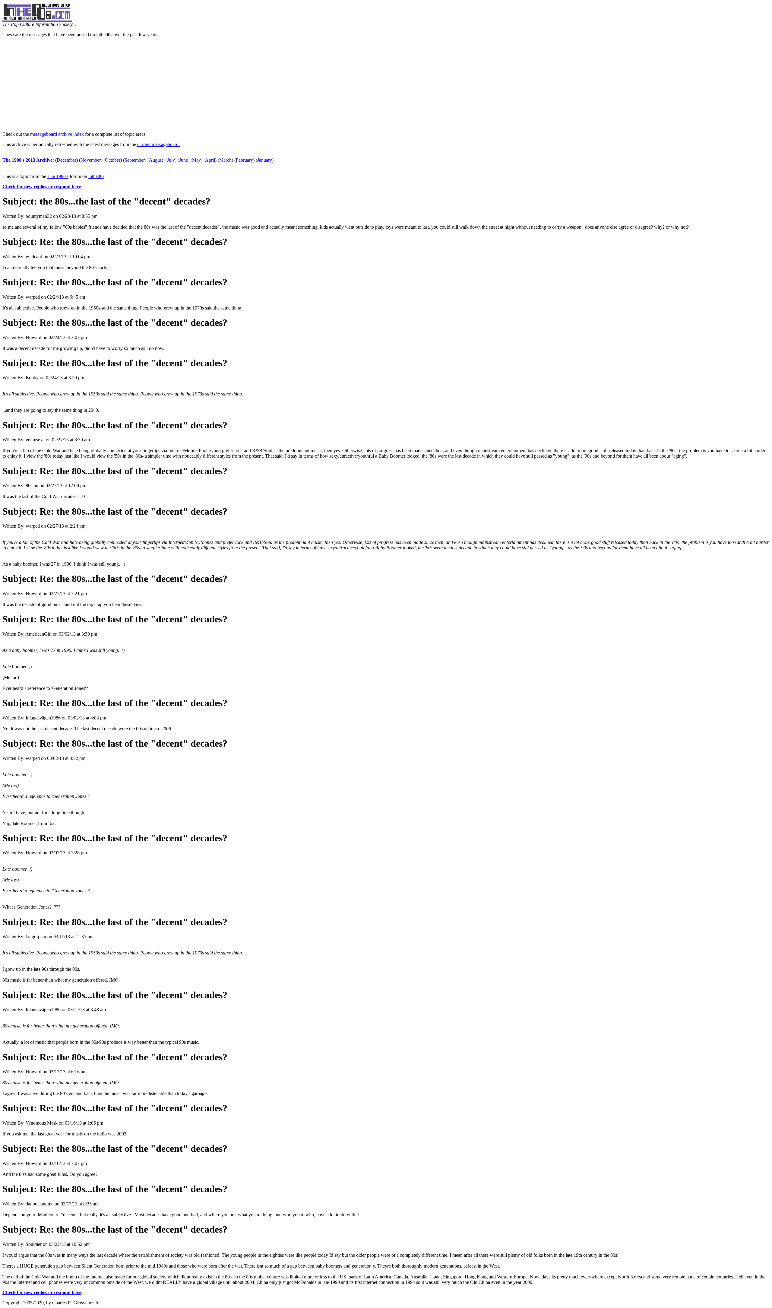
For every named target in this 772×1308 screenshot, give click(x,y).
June (183, 160)
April (210, 160)
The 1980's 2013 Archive (27, 160)
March (225, 160)
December (66, 160)
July (171, 160)
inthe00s (96, 176)
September (135, 160)
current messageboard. (158, 144)
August (156, 160)
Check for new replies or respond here (41, 186)
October (112, 160)
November (91, 160)
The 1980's (57, 176)
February (244, 160)
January (264, 160)
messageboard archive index (57, 134)
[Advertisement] (386, 84)
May (196, 160)
